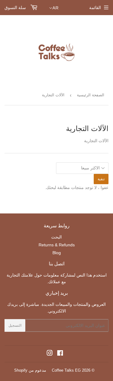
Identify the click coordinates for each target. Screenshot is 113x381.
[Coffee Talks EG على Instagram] (50, 353)
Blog (56, 252)
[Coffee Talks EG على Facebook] (60, 353)
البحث (56, 237)
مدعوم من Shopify (30, 370)
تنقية (101, 179)
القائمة (95, 7)
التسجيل (14, 326)
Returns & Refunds (57, 244)
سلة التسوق (16, 7)
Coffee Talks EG (66, 370)
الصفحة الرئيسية (90, 95)
